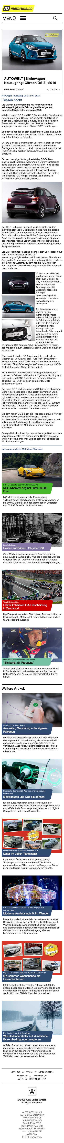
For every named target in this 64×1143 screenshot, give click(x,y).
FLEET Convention (32, 1137)
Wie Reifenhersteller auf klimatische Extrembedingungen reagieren (25, 1037)
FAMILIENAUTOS (32, 1123)
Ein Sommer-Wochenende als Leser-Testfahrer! (21, 977)
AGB (20, 1079)
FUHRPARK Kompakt (32, 1126)
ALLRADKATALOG (32, 1120)
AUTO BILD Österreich (32, 1114)
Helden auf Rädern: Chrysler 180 (23, 548)
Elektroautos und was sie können (23, 796)
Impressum (40, 1075)
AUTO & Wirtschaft (32, 1112)
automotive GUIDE (32, 1131)
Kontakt (22, 1075)
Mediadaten (46, 1072)
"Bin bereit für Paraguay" (18, 662)
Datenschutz (37, 1079)
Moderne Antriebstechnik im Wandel (25, 913)
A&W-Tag (32, 1134)
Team (29, 1072)
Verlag (15, 1072)
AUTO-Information (32, 1117)
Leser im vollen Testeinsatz (20, 853)
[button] (14, 18)
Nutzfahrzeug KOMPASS (32, 1128)
